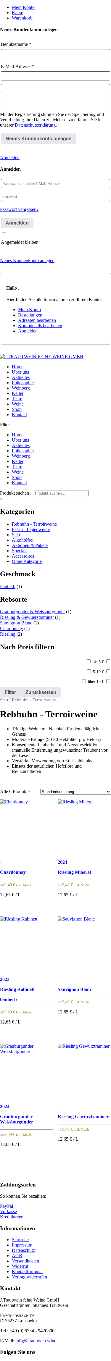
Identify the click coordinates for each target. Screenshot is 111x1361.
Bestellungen (30, 314)
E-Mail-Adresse (17, 66)
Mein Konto (23, 7)
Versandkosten (25, 1260)
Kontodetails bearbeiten (40, 325)
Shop (17, 409)
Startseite (20, 1239)
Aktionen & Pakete (30, 545)
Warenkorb (22, 17)
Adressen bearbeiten (37, 320)
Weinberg (21, 387)
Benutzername (16, 44)
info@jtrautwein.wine (35, 1340)
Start (4, 700)
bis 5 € (98, 662)
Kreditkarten (11, 1216)
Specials (19, 550)
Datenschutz (23, 1250)
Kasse (17, 12)
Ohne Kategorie (27, 561)
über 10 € (96, 681)
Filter (10, 692)
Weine (18, 403)
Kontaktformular (27, 1271)
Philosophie (23, 382)
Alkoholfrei (22, 540)
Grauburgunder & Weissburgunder (32, 611)
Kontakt (19, 414)
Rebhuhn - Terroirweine (34, 524)
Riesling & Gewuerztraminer (27, 617)
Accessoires (23, 555)
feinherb (7, 586)
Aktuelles (21, 377)
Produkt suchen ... (17, 492)
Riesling (7, 634)
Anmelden (10, 157)
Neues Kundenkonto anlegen (27, 260)
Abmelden (28, 330)
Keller (17, 393)
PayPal (6, 1206)
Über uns (20, 371)
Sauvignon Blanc (16, 622)
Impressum (22, 1244)
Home (17, 366)
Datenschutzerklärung (35, 124)
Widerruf (20, 1266)
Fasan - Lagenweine (31, 529)
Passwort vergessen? (19, 209)
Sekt (16, 534)
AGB (17, 1255)
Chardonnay (11, 628)
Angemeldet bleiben (19, 242)
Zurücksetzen (40, 692)
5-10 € (98, 672)
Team (17, 398)
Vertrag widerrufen (29, 1276)
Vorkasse (8, 1211)
